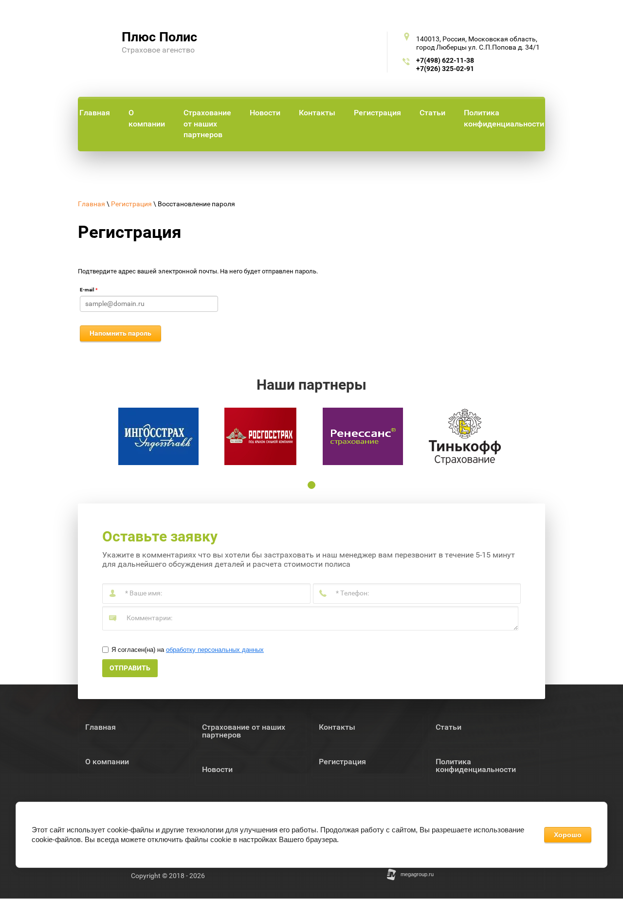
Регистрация (131, 204)
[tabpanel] (158, 436)
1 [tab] (311, 485)
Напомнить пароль (120, 333)
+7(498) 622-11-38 (445, 60)
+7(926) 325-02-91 (445, 68)
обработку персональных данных (215, 649)
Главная (91, 204)
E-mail (89, 290)
